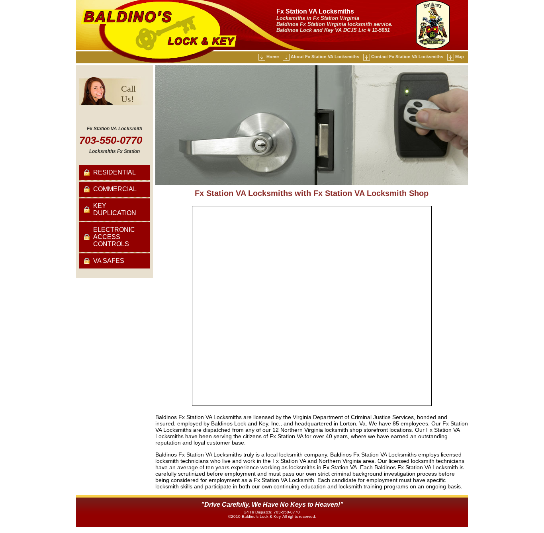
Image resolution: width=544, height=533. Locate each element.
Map (459, 56)
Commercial (115, 189)
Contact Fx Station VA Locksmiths (407, 56)
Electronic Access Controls (114, 236)
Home (272, 56)
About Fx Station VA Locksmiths (325, 56)
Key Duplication (114, 209)
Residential (114, 172)
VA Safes (108, 260)
